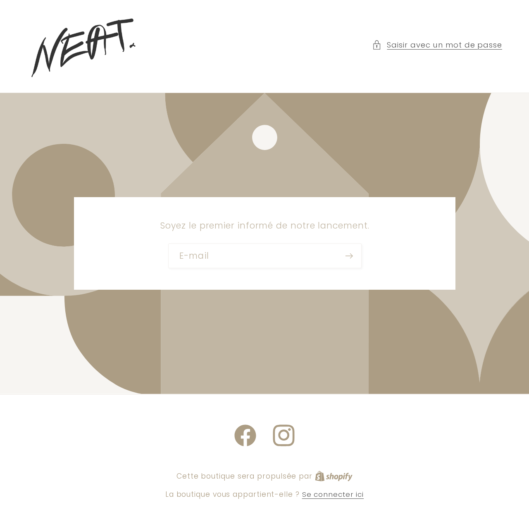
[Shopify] (334, 476)
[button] (437, 45)
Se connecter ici (333, 494)
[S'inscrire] (349, 256)
